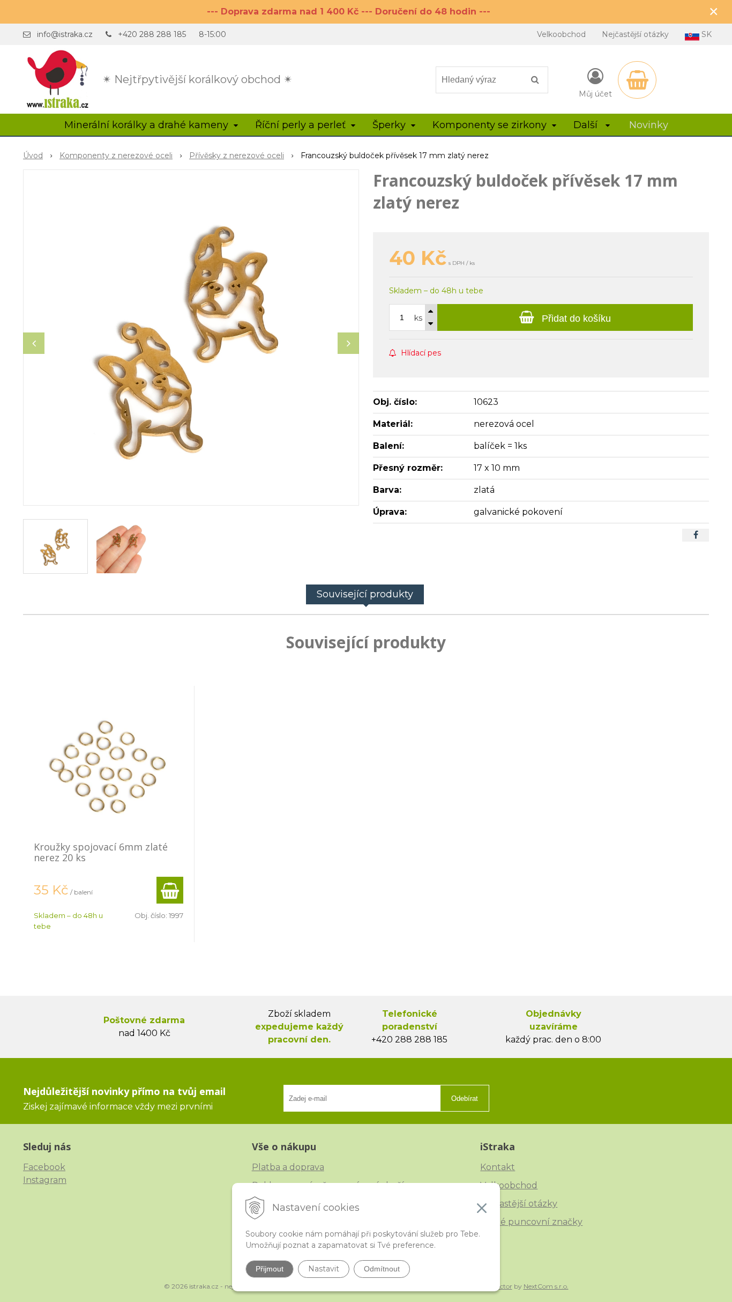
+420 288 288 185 (152, 34)
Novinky (648, 125)
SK (705, 34)
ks (418, 318)
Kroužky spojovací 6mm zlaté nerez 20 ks (101, 852)
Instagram (44, 1180)
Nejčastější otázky (635, 34)
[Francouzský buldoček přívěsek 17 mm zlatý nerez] (191, 337)
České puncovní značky (531, 1222)
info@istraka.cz (65, 34)
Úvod (33, 155)
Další (586, 125)
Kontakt (497, 1167)
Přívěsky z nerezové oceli (236, 155)
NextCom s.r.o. (546, 1286)
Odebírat (464, 1098)
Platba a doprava (288, 1167)
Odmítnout (382, 1268)
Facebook (44, 1167)
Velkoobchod (561, 34)
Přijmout (269, 1268)
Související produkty (365, 594)
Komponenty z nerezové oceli (116, 155)
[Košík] (637, 80)
